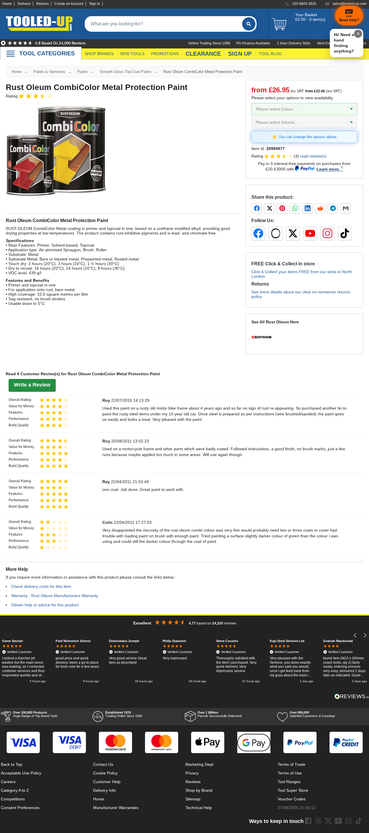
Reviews (193, 781)
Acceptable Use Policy (21, 773)
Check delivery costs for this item (41, 586)
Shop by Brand (198, 790)
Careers (8, 781)
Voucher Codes (292, 799)
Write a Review (32, 385)
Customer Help (107, 781)
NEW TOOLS (132, 53)
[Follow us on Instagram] (327, 234)
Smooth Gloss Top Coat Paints (126, 72)
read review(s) (313, 156)
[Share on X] (269, 208)
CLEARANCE (203, 53)
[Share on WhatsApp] (294, 208)
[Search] (248, 24)
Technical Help (198, 807)
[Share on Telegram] (332, 208)
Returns (42, 4)
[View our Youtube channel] (338, 821)
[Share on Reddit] (320, 208)
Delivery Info (104, 790)
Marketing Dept (199, 764)
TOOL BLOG (270, 53)
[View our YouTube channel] (310, 234)
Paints (82, 72)
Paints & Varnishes (49, 72)
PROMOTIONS (165, 53)
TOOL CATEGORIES (47, 53)
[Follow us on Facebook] (258, 234)
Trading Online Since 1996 (123, 714)
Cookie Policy (105, 773)
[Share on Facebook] (256, 208)
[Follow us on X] (293, 234)
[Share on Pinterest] (282, 208)
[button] (355, 635)
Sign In (94, 4)
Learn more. (328, 169)
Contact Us (103, 764)
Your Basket (306, 14)
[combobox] (163, 24)
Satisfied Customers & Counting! (312, 714)
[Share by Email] (345, 208)
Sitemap (192, 799)
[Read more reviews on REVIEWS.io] (351, 696)
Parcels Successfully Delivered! (219, 714)
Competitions (13, 799)
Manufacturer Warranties (115, 807)
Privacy (192, 773)
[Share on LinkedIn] (307, 208)
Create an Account (68, 4)
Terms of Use (290, 773)
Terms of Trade (291, 764)
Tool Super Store (293, 790)
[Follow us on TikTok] (345, 234)
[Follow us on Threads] (276, 234)
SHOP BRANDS (99, 53)
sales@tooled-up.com (349, 4)
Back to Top (11, 764)
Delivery (24, 4)
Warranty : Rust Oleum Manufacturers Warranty (54, 595)
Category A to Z (15, 790)
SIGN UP (240, 53)
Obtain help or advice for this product (45, 605)
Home (7, 4)
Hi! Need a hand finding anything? (344, 42)
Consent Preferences (20, 807)
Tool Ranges (289, 781)
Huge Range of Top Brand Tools (35, 714)
